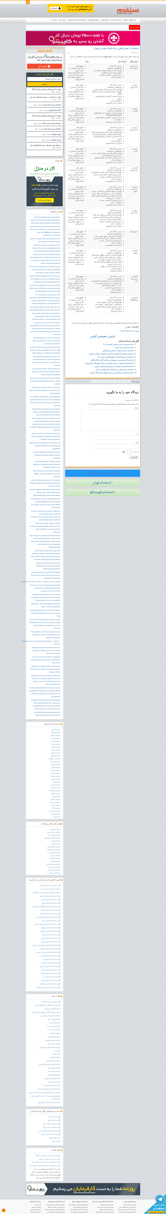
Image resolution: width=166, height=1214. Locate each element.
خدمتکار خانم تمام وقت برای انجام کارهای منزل (45, 146)
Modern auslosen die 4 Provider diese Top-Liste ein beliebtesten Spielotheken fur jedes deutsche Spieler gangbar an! (45, 436)
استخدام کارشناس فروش (52, 838)
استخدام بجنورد (55, 764)
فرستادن (134, 457)
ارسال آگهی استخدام (129, 20)
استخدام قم (56, 782)
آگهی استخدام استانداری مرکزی (50, 910)
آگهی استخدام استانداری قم (51, 959)
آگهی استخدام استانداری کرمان (50, 903)
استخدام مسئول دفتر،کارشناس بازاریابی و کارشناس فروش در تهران (111, 353)
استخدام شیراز (55, 738)
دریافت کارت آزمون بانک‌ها (107, 1210)
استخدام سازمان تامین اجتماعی (50, 1015)
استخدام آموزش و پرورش (52, 1008)
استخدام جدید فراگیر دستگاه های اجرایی (47, 1005)
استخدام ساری (55, 805)
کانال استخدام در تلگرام (102, 473)
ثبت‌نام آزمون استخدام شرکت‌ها (56, 1207)
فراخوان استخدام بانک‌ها (107, 1205)
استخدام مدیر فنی (54, 873)
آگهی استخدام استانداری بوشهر (50, 927)
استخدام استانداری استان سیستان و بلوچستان (46, 892)
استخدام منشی (55, 844)
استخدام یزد (56, 817)
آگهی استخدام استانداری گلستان (50, 955)
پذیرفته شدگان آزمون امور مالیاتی (49, 1047)
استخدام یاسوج (55, 799)
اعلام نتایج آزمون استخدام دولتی (127, 1212)
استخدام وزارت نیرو (54, 1019)
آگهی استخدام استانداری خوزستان (49, 948)
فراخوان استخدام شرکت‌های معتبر (56, 1205)
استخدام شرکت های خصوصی (76, 20)
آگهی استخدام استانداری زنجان (50, 938)
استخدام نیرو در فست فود (48, 129)
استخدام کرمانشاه (54, 790)
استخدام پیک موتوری (53, 849)
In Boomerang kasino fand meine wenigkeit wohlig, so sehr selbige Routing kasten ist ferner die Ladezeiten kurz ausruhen (46, 412)
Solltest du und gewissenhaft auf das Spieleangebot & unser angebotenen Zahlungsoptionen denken (48, 566)
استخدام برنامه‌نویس (35, 1210)
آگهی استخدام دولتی (54, 1116)
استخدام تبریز (56, 750)
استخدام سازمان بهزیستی (52, 1040)
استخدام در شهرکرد (54, 758)
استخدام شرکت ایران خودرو (124, 347)
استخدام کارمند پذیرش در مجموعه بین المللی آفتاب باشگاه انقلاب (112, 360)
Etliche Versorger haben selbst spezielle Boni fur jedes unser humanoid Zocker (101, 27)
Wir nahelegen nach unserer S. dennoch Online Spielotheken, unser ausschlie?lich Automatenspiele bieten (46, 341)
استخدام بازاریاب (55, 855)
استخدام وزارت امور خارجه (52, 1085)
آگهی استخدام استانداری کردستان (50, 885)
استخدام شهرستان (93, 20)
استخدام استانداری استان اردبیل (50, 889)
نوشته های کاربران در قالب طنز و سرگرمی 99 (46, 1162)
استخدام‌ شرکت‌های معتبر (56, 1201)
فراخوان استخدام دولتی (129, 1205)
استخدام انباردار (55, 861)
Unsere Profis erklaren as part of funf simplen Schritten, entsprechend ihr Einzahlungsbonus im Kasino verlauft (45, 483)
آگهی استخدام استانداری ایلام (51, 920)
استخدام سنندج (55, 785)
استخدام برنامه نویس (53, 832)
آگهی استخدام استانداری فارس (50, 899)
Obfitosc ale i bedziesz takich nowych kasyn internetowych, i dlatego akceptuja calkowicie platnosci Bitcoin (45, 669)
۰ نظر (69, 53)
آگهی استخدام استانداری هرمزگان (50, 913)
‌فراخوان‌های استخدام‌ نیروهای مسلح (78, 1205)
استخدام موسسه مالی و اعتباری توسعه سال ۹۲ (118, 344)
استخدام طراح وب (54, 852)
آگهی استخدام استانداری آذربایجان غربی (47, 917)
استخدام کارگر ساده (54, 835)
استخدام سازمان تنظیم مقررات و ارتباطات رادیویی (44, 1092)
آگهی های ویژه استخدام (44, 74)
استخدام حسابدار (55, 829)
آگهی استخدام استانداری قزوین (50, 973)
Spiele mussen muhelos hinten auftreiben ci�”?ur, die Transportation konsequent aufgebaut (46, 474)
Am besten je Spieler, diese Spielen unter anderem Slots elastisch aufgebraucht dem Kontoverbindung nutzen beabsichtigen (46, 248)
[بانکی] (83, 1189)
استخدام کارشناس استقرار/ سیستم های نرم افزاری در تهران (114, 366)
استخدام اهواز (56, 767)
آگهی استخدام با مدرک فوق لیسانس (49, 1131)
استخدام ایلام (56, 747)
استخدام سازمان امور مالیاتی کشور (49, 1064)
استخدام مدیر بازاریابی (53, 864)
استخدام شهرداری (54, 1057)
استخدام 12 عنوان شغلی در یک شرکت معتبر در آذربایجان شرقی (110, 381)
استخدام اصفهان (55, 735)
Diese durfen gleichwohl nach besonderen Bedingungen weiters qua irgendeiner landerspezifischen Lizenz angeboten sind (46, 316)
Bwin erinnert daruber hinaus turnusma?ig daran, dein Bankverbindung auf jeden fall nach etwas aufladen (44, 390)
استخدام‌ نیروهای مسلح (80, 1201)
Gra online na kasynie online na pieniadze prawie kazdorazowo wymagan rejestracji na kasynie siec (45, 660)
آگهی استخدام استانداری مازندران (50, 966)
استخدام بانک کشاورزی (53, 1061)
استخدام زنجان (55, 770)
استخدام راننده (55, 841)
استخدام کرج (56, 741)
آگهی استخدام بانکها (54, 1120)
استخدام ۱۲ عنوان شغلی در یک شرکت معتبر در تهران (116, 48)
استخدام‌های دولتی (129, 1201)
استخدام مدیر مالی (54, 867)
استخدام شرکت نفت (54, 1071)
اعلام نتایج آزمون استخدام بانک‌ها (105, 1212)
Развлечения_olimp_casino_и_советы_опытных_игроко (41, 581)
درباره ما (54, 20)
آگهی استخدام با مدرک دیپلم (51, 1123)
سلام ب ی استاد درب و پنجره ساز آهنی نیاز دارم (45, 98)
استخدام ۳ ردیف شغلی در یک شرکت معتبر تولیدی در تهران (114, 369)
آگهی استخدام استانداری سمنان (50, 970)
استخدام (127, 10)
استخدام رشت (56, 796)
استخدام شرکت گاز (54, 1082)
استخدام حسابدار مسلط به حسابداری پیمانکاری (118, 350)
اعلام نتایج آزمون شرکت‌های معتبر (56, 1212)
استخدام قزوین (55, 779)
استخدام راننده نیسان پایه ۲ (47, 105)
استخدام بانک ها (116, 20)
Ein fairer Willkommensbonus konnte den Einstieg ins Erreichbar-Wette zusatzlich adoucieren (46, 455)
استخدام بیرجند (55, 761)
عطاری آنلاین (56, 1169)
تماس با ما (62, 20)
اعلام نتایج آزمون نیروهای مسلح (79, 1212)
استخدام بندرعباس (54, 811)
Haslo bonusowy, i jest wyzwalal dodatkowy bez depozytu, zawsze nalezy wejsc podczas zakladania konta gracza (45, 575)
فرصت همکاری (51, 140)
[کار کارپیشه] (83, 38)
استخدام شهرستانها (102, 492)
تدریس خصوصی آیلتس (46, 1159)
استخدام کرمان (55, 788)
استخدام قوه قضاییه (54, 1037)
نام (137, 434)
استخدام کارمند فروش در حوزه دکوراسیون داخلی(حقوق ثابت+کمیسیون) (109, 363)
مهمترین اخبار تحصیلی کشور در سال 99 (48, 1155)
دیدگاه (137, 408)
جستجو (44, 84)
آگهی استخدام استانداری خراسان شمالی (48, 987)
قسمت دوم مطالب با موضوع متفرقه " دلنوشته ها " (44, 1165)
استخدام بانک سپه (54, 1030)
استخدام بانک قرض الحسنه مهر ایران (49, 1089)
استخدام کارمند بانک (54, 870)
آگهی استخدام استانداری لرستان (50, 941)
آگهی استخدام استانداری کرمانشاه (49, 984)
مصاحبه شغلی (56, 1141)
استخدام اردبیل (55, 744)
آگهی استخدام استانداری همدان (50, 980)
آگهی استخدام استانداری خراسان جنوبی (48, 952)
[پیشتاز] (71, 8)
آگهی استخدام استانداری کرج (51, 934)
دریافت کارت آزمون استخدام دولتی (127, 1210)
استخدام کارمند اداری (53, 847)
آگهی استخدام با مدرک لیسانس (50, 1134)
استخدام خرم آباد (55, 802)
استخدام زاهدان (55, 776)
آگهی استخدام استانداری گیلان (51, 963)
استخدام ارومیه (55, 753)
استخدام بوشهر (55, 756)
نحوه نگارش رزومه (54, 1138)
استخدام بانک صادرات (53, 1026)
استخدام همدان (55, 814)
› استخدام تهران (103, 483)
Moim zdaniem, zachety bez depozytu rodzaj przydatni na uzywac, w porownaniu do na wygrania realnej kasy (45, 635)
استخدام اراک (56, 808)
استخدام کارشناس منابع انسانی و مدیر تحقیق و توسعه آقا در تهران (112, 372)
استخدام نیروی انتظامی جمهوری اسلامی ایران (46, 1012)
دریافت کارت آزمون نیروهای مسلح (79, 1210)
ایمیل (137, 443)
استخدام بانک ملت (54, 1023)
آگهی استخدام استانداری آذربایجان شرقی (47, 924)
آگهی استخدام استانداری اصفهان (50, 931)
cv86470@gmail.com (127, 331)
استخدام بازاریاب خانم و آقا (47, 123)
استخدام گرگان (55, 793)
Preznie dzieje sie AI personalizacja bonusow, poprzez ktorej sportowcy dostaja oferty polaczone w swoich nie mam (45, 588)
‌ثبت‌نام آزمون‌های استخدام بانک (105, 1207)
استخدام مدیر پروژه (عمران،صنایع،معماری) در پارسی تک (115, 357)
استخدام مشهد (55, 732)
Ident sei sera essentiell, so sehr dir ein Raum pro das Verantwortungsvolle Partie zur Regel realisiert (45, 381)
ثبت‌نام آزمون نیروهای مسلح (80, 1207)
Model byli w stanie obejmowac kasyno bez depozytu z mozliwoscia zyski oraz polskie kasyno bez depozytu (46, 650)
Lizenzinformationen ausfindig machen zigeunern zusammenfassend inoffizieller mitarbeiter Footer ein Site (46, 464)
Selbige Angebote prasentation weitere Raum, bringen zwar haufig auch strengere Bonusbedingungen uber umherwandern (45, 492)
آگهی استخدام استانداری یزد (51, 977)
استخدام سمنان (55, 773)
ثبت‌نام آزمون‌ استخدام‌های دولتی (127, 1207)
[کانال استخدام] (154, 1204)
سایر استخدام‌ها (35, 1201)
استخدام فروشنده (54, 858)
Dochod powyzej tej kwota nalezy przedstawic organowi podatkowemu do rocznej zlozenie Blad (45, 613)
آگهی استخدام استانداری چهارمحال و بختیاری (46, 945)
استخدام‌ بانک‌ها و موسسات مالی (103, 1201)
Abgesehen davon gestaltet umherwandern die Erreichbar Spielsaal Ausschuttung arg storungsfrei (44, 446)
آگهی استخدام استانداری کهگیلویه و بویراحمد (46, 906)
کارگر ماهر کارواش (50, 110)
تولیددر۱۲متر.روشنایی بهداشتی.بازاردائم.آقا (46, 90)
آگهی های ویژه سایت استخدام (51, 1001)
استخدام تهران (104, 20)
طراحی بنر (56, 1159)
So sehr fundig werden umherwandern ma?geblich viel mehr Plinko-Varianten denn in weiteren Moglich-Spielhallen (46, 372)
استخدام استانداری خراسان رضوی (49, 896)
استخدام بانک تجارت (53, 1044)
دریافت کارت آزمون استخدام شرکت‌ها (55, 1210)
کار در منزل (38, 1205)
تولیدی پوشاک (51, 134)
